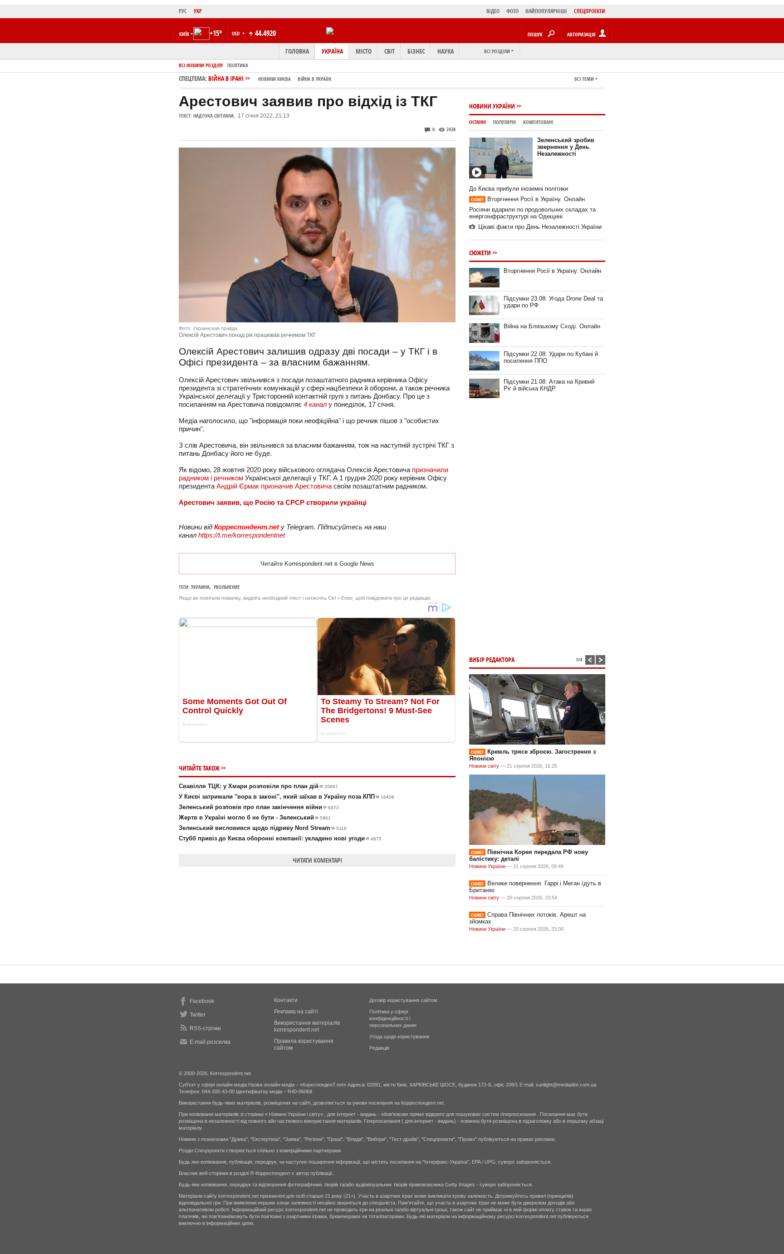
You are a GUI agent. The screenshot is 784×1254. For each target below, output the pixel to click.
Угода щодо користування (399, 1036)
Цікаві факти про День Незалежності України (540, 226)
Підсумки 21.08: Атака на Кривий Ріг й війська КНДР (549, 385)
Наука (445, 51)
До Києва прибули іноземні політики (518, 188)
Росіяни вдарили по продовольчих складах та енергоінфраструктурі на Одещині (532, 213)
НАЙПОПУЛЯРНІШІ (546, 11)
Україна (332, 51)
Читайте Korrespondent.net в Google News (317, 563)
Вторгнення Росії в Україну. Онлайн (528, 199)
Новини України (492, 106)
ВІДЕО (493, 11)
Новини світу (484, 766)
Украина (200, 586)
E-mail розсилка (210, 1042)
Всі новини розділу (201, 65)
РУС (183, 11)
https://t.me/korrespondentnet (241, 535)
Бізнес (416, 51)
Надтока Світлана (213, 115)
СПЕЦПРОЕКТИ (589, 11)
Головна (297, 51)
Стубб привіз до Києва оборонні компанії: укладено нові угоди (280, 838)
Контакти (286, 1000)
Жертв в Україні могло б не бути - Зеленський (255, 817)
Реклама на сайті (296, 1011)
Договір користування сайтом (403, 1000)
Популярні (504, 121)
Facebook (202, 1001)
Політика (237, 65)
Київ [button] (184, 33)
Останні (477, 121)
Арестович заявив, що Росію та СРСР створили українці (273, 502)
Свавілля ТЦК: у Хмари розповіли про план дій (258, 786)
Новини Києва (274, 78)
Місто (364, 51)
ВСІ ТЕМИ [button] (584, 78)
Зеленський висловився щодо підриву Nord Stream (263, 827)
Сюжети (480, 252)
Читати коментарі (317, 860)
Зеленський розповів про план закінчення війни (259, 807)
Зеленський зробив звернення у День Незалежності (565, 147)
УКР (198, 11)
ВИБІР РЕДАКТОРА (491, 659)
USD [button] (236, 33)
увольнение (227, 586)
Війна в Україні (314, 78)
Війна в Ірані (269, 78)
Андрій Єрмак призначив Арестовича (274, 486)
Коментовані (538, 121)
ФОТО (512, 11)
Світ (389, 51)
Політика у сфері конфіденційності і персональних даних (393, 1018)
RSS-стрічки (205, 1028)
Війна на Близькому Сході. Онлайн (552, 326)
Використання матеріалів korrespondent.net (307, 1026)
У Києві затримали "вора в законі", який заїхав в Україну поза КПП (286, 796)
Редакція (379, 1048)
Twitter (198, 1015)
